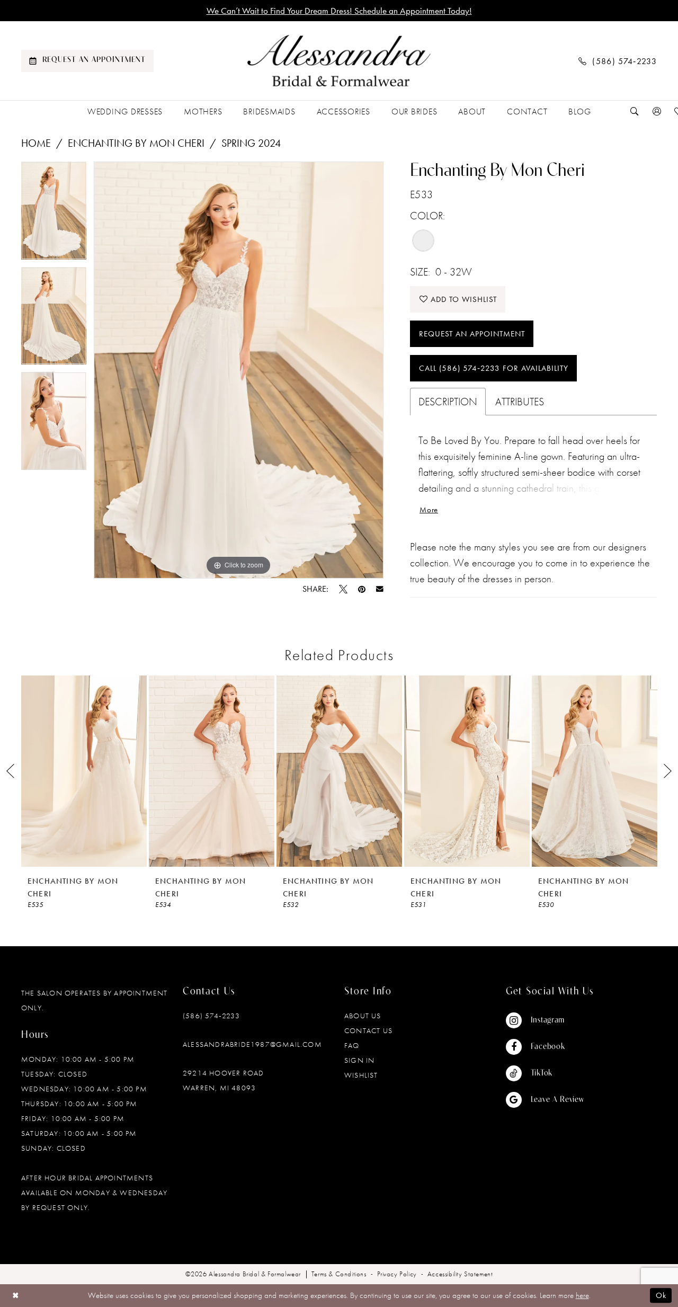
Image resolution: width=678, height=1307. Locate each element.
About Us (362, 1015)
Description (447, 401)
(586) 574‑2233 (211, 1015)
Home (36, 143)
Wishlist (361, 1075)
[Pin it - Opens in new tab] (361, 589)
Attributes (519, 401)
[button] (657, 111)
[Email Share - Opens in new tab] (379, 589)
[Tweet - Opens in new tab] (343, 589)
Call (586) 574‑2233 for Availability (493, 368)
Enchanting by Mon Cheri (136, 143)
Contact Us (368, 1030)
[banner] (339, 61)
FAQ (352, 1045)
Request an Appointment (472, 333)
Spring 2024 (251, 143)
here (582, 1295)
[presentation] (84, 771)
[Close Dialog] (15, 1295)
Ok (661, 1295)
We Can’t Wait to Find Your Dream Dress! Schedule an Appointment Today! (339, 10)
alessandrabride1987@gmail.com (252, 1044)
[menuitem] (87, 61)
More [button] (429, 509)
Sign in (359, 1060)
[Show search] (634, 111)
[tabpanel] (53, 214)
